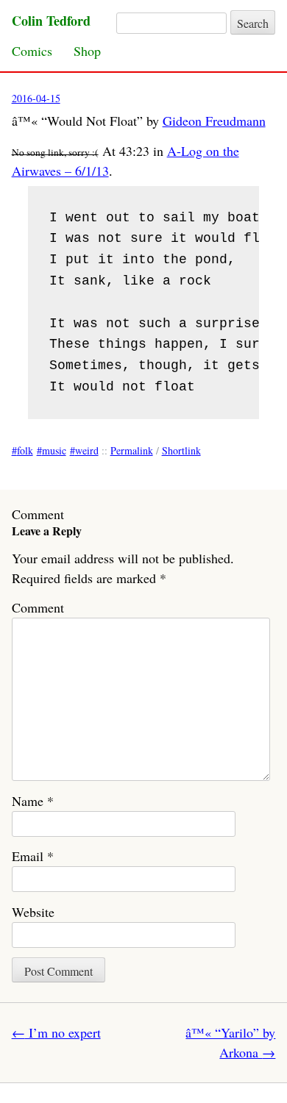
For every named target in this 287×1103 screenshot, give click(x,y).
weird (87, 450)
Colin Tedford (51, 20)
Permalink (131, 450)
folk (25, 450)
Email (33, 856)
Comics (32, 50)
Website (33, 912)
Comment (38, 607)
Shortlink (181, 450)
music (54, 450)
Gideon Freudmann (214, 120)
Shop (87, 50)
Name (33, 801)
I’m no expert (56, 1032)
